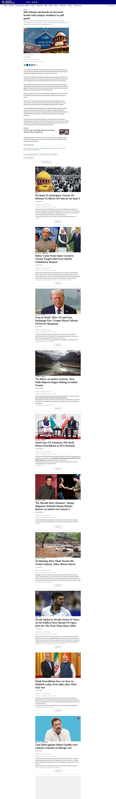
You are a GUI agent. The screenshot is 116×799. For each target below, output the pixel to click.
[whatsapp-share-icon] (25, 65)
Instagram (41, 148)
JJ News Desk (27, 57)
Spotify (30, 149)
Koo (59, 148)
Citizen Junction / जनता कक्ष (22, 5)
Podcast (70, 5)
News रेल (11, 5)
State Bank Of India (29, 157)
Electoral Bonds (53, 154)
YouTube (51, 148)
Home (5, 5)
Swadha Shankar (39, 388)
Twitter (54, 148)
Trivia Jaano (63, 5)
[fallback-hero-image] (58, 179)
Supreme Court (43, 154)
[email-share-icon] (34, 65)
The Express (39, 5)
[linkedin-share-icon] (32, 65)
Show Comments (46, 162)
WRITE (50, 5)
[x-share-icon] (27, 65)
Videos (33, 5)
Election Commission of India (31, 154)
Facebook (46, 148)
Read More (58, 221)
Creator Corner (78, 5)
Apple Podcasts (36, 149)
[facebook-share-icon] (30, 65)
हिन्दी (46, 5)
